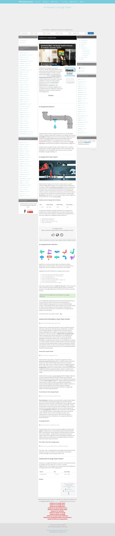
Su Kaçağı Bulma (84, 40)
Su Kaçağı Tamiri (84, 42)
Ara (91, 33)
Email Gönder (69, 489)
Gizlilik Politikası (63, 530)
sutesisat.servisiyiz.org (70, 491)
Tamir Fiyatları (83, 44)
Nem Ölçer (85, 55)
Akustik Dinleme (86, 53)
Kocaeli (82, 71)
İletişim (82, 59)
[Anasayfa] (40, 41)
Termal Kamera (86, 51)
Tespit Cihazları (84, 48)
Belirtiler (82, 46)
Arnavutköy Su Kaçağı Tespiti (57, 7)
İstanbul (83, 68)
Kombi (82, 1)
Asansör (38, 1)
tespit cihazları (42, 76)
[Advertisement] (57, 18)
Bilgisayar (46, 1)
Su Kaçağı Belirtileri (53, 84)
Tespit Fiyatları (84, 57)
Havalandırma (74, 1)
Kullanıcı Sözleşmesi (52, 530)
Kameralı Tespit (86, 49)
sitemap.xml (93, 149)
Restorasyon (55, 1)
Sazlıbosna (56, 501)
